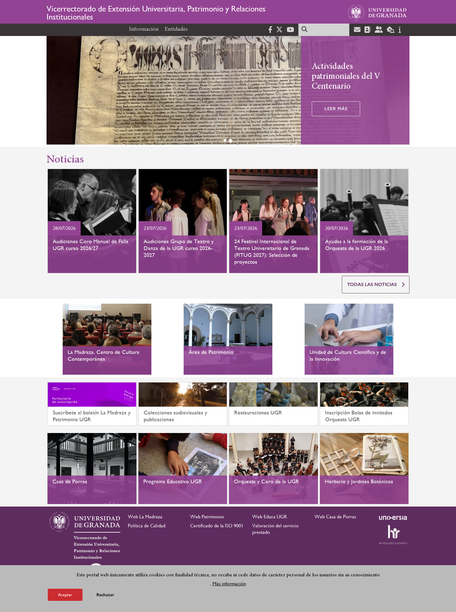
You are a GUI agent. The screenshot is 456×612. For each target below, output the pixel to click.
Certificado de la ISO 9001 (217, 526)
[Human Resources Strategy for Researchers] (393, 534)
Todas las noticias (372, 284)
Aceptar (65, 594)
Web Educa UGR (269, 517)
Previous (54, 91)
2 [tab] (230, 141)
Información (144, 29)
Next (402, 91)
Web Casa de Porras (335, 517)
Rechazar (105, 594)
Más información (229, 584)
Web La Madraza (145, 517)
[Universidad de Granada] (377, 12)
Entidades (176, 29)
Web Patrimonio (207, 517)
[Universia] (393, 518)
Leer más (335, 108)
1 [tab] (225, 140)
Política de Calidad (146, 526)
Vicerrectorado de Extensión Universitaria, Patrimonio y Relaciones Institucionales (156, 13)
